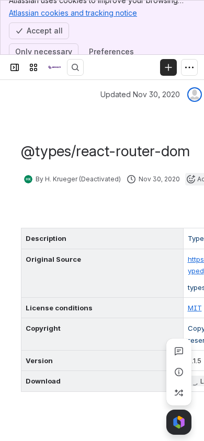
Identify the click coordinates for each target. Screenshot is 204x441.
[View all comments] (179, 351)
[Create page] (179, 393)
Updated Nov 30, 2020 (140, 94)
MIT (195, 308)
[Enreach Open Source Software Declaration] (54, 67)
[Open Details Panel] (179, 372)
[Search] (75, 67)
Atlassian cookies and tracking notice (73, 12)
